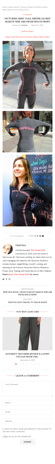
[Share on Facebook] (35, 236)
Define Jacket (27, 31)
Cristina (24, 25)
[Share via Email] (43, 236)
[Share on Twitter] (37, 236)
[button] (5, 341)
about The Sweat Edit (18, 274)
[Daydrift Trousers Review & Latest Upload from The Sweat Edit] (27, 333)
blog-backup (14, 7)
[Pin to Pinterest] (40, 236)
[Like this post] (32, 236)
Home (5, 7)
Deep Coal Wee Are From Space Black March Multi (27, 37)
